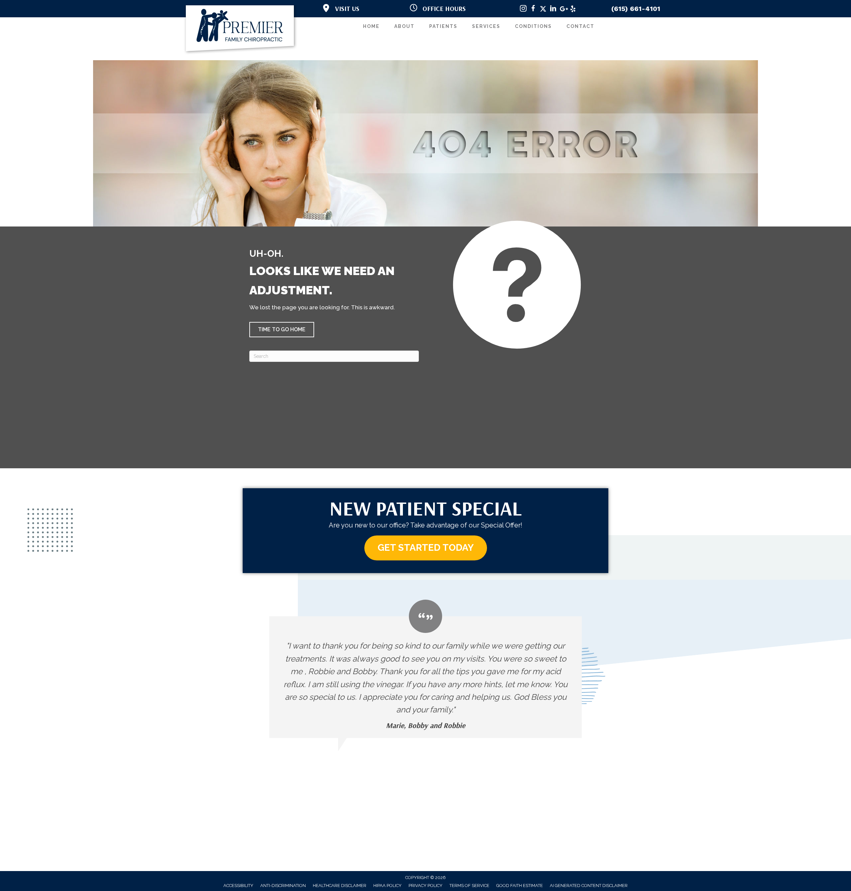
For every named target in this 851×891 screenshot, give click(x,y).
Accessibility (238, 885)
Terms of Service (469, 885)
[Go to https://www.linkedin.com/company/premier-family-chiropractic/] (553, 9)
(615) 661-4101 (635, 9)
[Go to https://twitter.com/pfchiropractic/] (543, 9)
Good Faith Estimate (519, 885)
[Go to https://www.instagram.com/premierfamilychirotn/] (523, 9)
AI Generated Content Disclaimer (589, 885)
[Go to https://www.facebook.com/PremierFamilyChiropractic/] (533, 9)
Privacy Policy (425, 885)
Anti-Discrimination (283, 885)
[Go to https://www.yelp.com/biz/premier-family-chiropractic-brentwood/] (573, 9)
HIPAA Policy (387, 885)
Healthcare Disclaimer (339, 885)
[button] (281, 329)
